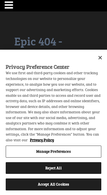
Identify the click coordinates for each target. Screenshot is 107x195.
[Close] (100, 57)
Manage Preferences (53, 151)
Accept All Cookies (53, 184)
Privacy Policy (42, 139)
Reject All (53, 167)
